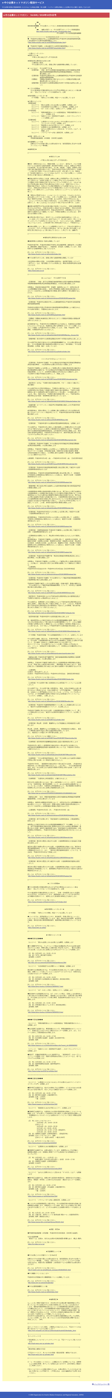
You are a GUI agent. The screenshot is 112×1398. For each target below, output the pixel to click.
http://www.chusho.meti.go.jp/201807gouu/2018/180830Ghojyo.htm (51, 593)
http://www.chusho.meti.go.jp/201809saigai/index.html (47, 42)
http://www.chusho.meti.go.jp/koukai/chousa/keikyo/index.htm (49, 351)
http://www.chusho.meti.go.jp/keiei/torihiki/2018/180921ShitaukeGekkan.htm (54, 401)
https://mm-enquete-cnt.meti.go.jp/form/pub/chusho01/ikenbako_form (52, 1330)
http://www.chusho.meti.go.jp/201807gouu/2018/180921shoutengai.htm (52, 379)
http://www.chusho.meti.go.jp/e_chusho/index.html (53, 31)
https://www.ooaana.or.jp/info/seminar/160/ (42, 1104)
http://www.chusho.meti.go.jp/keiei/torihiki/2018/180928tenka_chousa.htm (53, 335)
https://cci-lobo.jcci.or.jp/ (36, 1244)
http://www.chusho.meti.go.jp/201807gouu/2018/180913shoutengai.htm (52, 464)
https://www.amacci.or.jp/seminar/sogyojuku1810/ (45, 1168)
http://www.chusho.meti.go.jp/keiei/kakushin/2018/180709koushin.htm (52, 754)
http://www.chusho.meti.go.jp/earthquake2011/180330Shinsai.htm (50, 857)
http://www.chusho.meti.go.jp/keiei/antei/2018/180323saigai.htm (50, 876)
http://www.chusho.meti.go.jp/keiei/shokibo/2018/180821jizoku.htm (51, 679)
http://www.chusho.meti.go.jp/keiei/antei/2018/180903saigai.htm (50, 526)
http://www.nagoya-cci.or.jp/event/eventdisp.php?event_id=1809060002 (52, 1045)
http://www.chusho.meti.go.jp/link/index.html (43, 1292)
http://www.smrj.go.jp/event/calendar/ (40, 1283)
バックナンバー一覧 (102, 1384)
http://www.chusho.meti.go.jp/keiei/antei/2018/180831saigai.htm (50, 552)
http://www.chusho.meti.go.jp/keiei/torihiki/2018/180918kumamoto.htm (52, 440)
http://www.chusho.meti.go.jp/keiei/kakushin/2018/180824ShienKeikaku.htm (54, 631)
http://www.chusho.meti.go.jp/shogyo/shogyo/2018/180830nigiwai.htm (52, 574)
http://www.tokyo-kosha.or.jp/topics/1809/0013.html (45, 1012)
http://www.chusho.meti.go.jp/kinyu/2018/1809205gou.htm (48, 420)
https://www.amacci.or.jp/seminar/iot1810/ (42, 1143)
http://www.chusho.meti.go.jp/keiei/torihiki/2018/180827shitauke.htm (51, 613)
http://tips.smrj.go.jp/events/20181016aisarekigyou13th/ (47, 962)
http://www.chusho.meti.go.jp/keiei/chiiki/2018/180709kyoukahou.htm (51, 775)
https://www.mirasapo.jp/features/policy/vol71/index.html (47, 902)
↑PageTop (101, 1284)
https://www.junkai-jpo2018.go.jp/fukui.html (42, 1071)
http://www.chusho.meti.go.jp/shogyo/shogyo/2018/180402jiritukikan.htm (53, 815)
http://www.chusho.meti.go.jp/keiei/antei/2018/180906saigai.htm (50, 482)
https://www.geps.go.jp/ (36, 270)
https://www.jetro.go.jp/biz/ (37, 927)
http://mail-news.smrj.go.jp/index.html (41, 1343)
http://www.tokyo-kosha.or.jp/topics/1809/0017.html (45, 986)
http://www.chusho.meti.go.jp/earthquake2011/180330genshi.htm (50, 837)
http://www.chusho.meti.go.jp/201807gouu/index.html (46, 48)
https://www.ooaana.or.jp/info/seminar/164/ (42, 1196)
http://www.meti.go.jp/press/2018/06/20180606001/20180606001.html (52, 793)
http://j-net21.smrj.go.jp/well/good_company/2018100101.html (49, 1270)
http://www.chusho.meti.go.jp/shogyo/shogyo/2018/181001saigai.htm (51, 298)
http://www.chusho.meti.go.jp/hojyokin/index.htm (44, 254)
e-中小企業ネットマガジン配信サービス (23, 2)
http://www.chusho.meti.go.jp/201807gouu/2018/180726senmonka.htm (52, 738)
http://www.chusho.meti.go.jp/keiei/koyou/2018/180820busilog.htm (51, 701)
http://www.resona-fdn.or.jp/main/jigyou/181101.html (46, 1222)
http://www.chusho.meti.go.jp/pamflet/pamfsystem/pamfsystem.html (51, 653)
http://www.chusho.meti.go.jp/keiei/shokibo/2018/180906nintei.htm (51, 508)
